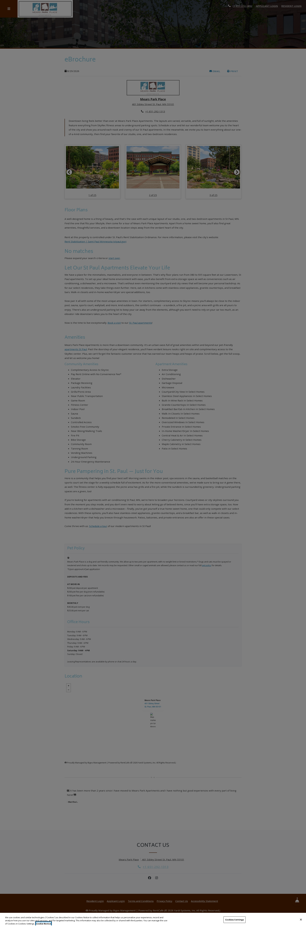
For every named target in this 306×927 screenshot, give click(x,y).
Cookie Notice (43, 923)
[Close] (300, 919)
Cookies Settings (234, 919)
